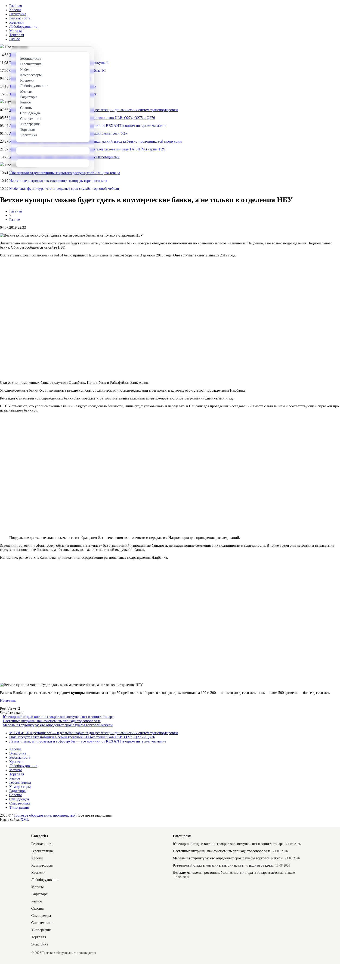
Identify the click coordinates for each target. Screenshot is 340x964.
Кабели (15, 10)
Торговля (16, 35)
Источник (8, 700)
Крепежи (16, 22)
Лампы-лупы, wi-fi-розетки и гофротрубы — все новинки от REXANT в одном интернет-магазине (87, 741)
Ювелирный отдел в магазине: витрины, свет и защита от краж (223, 865)
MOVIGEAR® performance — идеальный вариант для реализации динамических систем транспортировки (93, 733)
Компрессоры (20, 787)
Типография (19, 807)
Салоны (15, 795)
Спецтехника (19, 803)
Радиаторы (17, 791)
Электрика (17, 14)
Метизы (15, 31)
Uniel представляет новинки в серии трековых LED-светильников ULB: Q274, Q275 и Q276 (82, 737)
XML (25, 819)
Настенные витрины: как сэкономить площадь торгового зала (58, 181)
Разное (14, 39)
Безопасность (19, 18)
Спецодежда (19, 799)
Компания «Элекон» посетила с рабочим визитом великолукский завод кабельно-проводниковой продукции (95, 141)
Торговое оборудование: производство (44, 815)
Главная (15, 6)
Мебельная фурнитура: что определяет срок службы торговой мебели (64, 188)
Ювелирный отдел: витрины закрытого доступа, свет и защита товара (64, 173)
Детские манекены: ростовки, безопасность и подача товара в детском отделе (234, 872)
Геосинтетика (20, 782)
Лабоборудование (23, 26)
